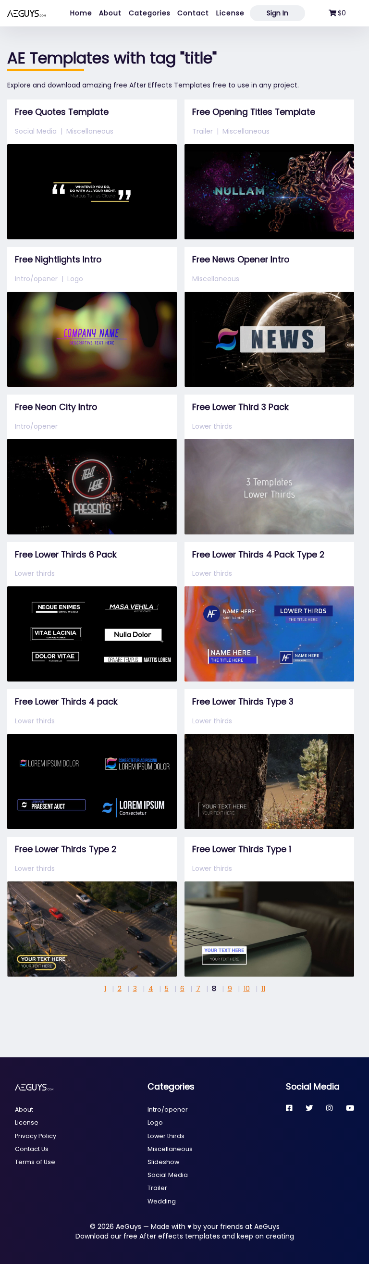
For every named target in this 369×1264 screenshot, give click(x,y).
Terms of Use (35, 1162)
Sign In (277, 13)
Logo (75, 279)
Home (81, 13)
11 (263, 988)
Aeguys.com (26, 13)
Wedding (162, 1201)
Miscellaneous (89, 131)
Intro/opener (36, 279)
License (230, 13)
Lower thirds (212, 426)
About (110, 13)
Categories (150, 13)
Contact (193, 13)
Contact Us (32, 1149)
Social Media (36, 131)
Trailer (202, 131)
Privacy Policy (35, 1136)
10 (247, 988)
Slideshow (163, 1162)
